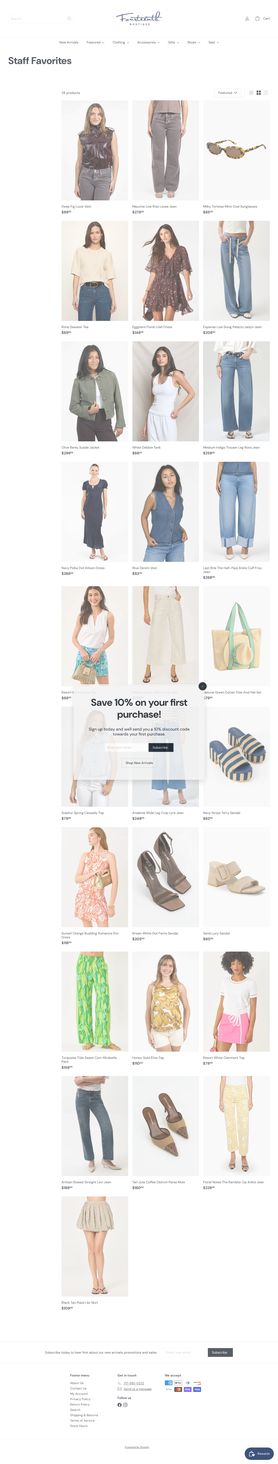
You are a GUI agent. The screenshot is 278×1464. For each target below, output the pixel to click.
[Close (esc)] (203, 686)
